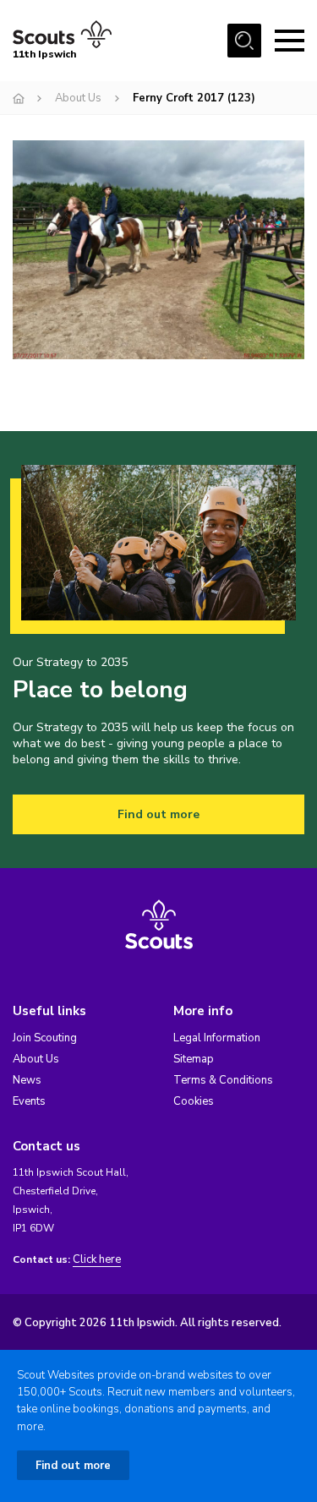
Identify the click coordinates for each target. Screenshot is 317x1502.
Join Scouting (45, 1038)
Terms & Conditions (223, 1080)
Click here (97, 1260)
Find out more (158, 814)
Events (29, 1101)
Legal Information (216, 1038)
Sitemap (193, 1059)
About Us (78, 98)
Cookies (193, 1101)
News (27, 1080)
